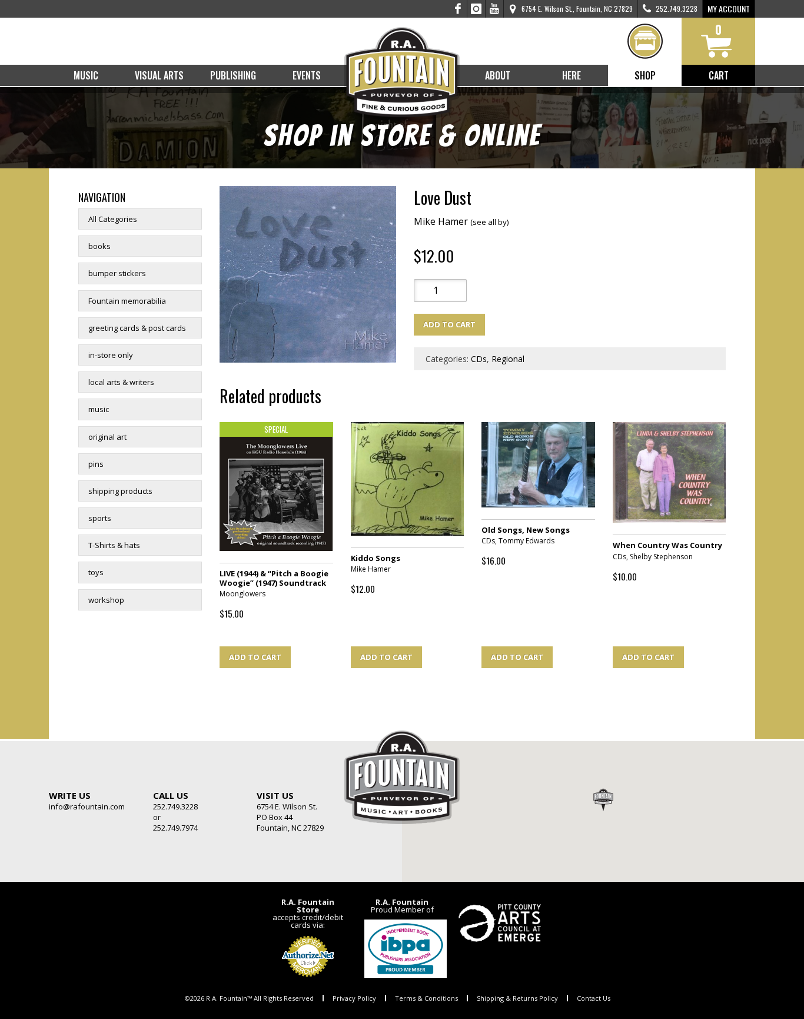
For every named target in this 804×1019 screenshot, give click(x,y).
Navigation (101, 197)
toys (96, 572)
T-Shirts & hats (114, 545)
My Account (728, 8)
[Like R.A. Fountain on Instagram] (476, 9)
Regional (507, 358)
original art (107, 437)
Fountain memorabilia (127, 301)
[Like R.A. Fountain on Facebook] (458, 9)
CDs (479, 358)
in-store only (110, 355)
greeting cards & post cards (137, 328)
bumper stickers (117, 273)
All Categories (112, 219)
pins (96, 464)
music (98, 409)
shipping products (120, 491)
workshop (106, 600)
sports (99, 518)
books (99, 246)
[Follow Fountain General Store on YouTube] (494, 9)
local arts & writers (121, 382)
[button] (603, 799)
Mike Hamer (461, 221)
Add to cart (449, 324)
